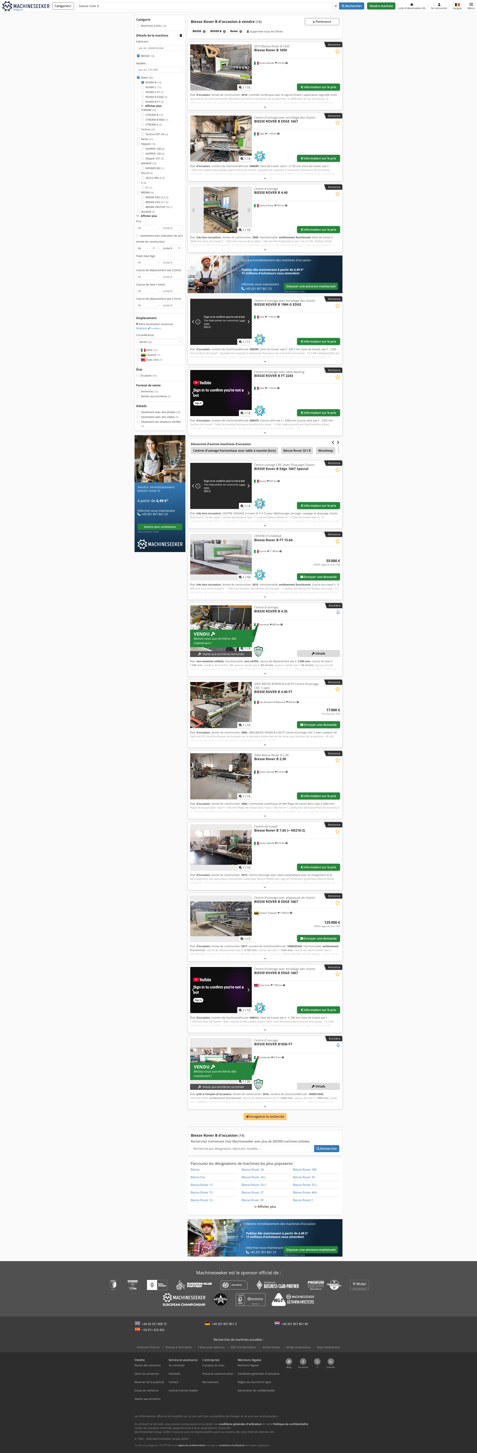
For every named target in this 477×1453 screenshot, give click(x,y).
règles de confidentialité (191, 1445)
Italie (151, 350)
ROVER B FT (154, 102)
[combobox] (160, 342)
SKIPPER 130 (155, 153)
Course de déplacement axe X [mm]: (158, 270)
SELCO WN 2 (155, 178)
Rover (147, 77)
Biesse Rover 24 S (254, 1185)
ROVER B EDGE (156, 97)
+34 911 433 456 (153, 1330)
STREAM (148, 110)
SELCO (147, 173)
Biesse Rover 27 (253, 1192)
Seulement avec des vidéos (159, 417)
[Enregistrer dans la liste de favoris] (337, 51)
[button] (471, 6)
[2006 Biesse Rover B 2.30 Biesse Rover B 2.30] (221, 776)
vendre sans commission (160, 527)
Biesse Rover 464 (305, 1192)
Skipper (148, 144)
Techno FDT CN (157, 134)
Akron (147, 139)
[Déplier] (265, 107)
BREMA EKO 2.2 (157, 197)
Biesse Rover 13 (202, 1185)
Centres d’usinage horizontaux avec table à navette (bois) (234, 451)
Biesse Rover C (303, 1200)
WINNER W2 (155, 168)
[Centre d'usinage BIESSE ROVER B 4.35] (221, 628)
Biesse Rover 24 (253, 1169)
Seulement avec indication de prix (161, 235)
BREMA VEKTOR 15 (159, 207)
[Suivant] (248, 67)
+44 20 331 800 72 (154, 1324)
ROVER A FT (154, 92)
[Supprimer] (335, 6)
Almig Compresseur (298, 1347)
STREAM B (154, 115)
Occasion (148, 375)
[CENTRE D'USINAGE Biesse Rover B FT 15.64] (221, 557)
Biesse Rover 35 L (305, 1185)
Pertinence (323, 22)
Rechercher (353, 6)
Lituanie (153, 355)
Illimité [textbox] (145, 342)
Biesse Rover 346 (305, 1169)
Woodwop (325, 451)
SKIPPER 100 (155, 149)
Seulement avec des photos (160, 412)
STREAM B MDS (157, 119)
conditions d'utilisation (232, 1445)
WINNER (148, 163)
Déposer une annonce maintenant (311, 286)
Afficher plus (266, 1207)
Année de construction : (151, 241)
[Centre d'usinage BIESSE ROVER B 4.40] (221, 210)
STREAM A (154, 124)
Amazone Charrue (148, 1347)
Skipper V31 (155, 158)
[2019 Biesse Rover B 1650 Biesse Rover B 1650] (221, 67)
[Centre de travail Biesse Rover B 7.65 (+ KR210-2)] (221, 848)
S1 (149, 187)
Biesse (195, 1169)
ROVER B (153, 82)
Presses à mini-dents (179, 1347)
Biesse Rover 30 (253, 1200)
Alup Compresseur (328, 1347)
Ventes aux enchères (155, 396)
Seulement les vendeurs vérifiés (161, 424)
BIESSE (147, 56)
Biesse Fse (198, 1177)
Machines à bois (153, 25)
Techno (148, 129)
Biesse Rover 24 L (254, 1177)
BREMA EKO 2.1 (157, 202)
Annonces (149, 391)
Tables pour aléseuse (211, 1347)
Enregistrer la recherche (266, 1117)
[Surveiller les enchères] (338, 612)
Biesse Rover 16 (202, 1200)
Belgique (148, 328)
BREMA (147, 192)
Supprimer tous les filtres (266, 31)
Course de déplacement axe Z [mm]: (158, 298)
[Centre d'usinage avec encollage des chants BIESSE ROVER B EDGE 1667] (221, 139)
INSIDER (148, 212)
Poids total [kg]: (145, 256)
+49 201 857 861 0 (224, 1324)
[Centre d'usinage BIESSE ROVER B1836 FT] (221, 1061)
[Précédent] (193, 67)
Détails (320, 653)
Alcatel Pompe (271, 1347)
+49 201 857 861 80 (295, 1324)
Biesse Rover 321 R (297, 451)
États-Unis (154, 359)
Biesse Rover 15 (202, 1192)
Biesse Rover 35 (304, 1177)
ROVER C (153, 87)
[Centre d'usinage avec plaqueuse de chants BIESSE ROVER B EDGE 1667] (221, 919)
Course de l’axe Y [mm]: (150, 284)
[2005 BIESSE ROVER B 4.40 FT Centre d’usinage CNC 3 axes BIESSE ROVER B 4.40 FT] (221, 705)
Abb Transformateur (243, 1347)
